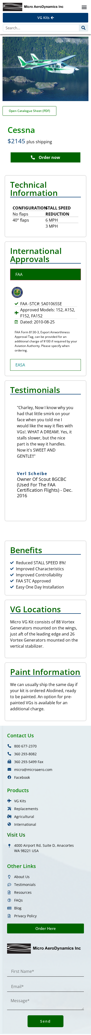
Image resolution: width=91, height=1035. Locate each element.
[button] (84, 7)
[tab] (45, 274)
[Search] (83, 28)
